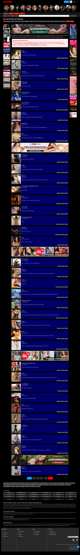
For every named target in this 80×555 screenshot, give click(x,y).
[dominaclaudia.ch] (73, 67)
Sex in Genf (67, 483)
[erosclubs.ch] (6, 80)
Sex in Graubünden (7, 484)
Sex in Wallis (27, 486)
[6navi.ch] (6, 56)
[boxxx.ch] (6, 51)
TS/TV (35, 21)
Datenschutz (36, 533)
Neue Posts (46, 499)
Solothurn (52, 21)
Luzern (59, 21)
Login (4, 534)
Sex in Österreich (21, 483)
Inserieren (5, 533)
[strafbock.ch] (6, 33)
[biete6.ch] (73, 48)
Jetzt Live (58, 499)
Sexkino (20, 533)
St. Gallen (63, 21)
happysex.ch (21, 496)
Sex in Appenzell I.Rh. (35, 483)
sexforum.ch (46, 492)
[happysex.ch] (6, 68)
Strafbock (21, 536)
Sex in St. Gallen (53, 484)
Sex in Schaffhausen (61, 484)
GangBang (26, 21)
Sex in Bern (50, 483)
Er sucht (12, 21)
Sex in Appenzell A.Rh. (43, 483)
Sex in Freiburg (61, 483)
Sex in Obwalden (39, 484)
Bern (46, 21)
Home (4, 531)
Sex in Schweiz (6, 483)
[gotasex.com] (6, 74)
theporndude (33, 494)
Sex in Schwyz (68, 484)
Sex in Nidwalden (32, 484)
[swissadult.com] (73, 109)
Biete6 (34, 499)
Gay (37, 21)
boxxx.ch (9, 494)
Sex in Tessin (12, 486)
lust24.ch (58, 492)
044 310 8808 (53, 534)
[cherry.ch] (6, 45)
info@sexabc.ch (53, 533)
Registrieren (5, 536)
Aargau (56, 21)
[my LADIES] (73, 114)
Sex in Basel (55, 483)
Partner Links (21, 531)
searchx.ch (71, 492)
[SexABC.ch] (8, 2)
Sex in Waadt (22, 486)
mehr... (71, 496)
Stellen (40, 21)
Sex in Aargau (27, 483)
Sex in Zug (33, 486)
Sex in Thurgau (6, 486)
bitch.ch (70, 494)
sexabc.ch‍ (76, 546)
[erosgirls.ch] (6, 86)
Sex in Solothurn (46, 484)
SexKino (9, 499)
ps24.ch (46, 494)
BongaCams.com (21, 492)
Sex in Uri (17, 486)
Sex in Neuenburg (25, 484)
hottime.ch (58, 494)
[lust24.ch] (6, 62)
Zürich (43, 21)
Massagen (31, 21)
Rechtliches (36, 534)
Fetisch (22, 21)
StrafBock (21, 499)
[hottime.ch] (73, 103)
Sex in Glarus (72, 483)
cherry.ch (34, 492)
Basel (49, 21)
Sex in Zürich (37, 486)
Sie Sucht (8, 21)
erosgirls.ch (46, 496)
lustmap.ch (9, 496)
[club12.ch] (73, 85)
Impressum (52, 531)
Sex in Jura (13, 484)
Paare (19, 21)
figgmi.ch (9, 492)
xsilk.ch (58, 496)
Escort (16, 21)
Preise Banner (37, 531)
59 (46, 478)
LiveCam (66, 1)
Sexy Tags (71, 499)
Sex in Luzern (18, 484)
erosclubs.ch (33, 496)
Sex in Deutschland (13, 483)
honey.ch (21, 494)
